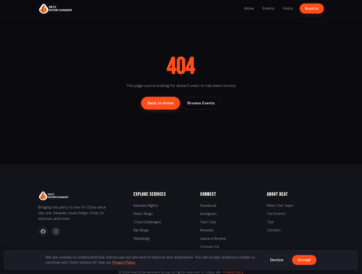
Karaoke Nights (145, 205)
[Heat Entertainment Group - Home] (56, 8)
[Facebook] (43, 231)
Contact (274, 230)
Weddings (141, 238)
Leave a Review (213, 238)
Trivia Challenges (147, 222)
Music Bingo (143, 213)
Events (268, 8)
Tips (270, 222)
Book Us (311, 8)
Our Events (276, 213)
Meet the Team (280, 205)
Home (249, 8)
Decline (276, 260)
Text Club (208, 222)
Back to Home (161, 103)
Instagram (208, 213)
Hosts (288, 8)
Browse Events (201, 103)
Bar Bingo (141, 230)
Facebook (208, 205)
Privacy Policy (123, 262)
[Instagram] (56, 231)
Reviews (207, 230)
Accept (304, 260)
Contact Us (209, 246)
